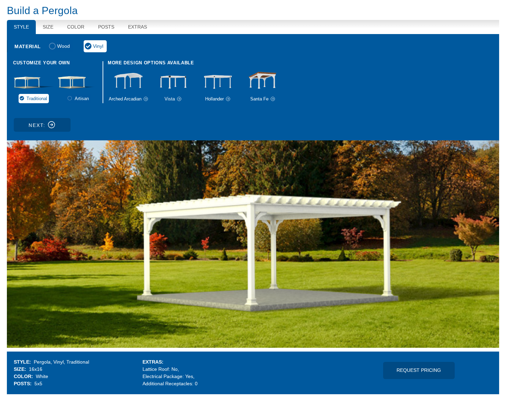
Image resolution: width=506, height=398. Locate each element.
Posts (106, 27)
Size (48, 27)
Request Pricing (419, 370)
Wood (63, 46)
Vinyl (98, 46)
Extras (137, 27)
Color (75, 27)
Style (21, 27)
